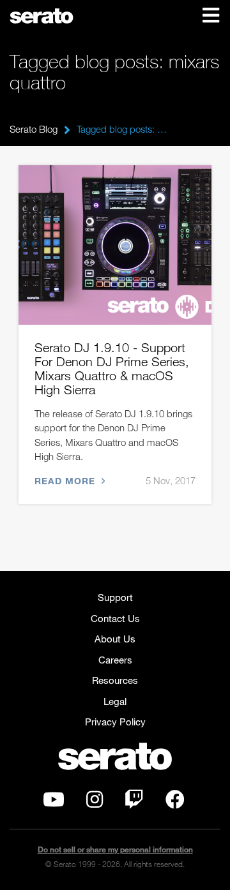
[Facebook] (175, 802)
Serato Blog (33, 129)
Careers (115, 659)
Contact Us (115, 618)
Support (115, 597)
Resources (115, 680)
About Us (115, 638)
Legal (114, 701)
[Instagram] (94, 802)
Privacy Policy (115, 721)
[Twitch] (134, 802)
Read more (66, 480)
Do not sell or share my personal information (115, 849)
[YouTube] (54, 802)
